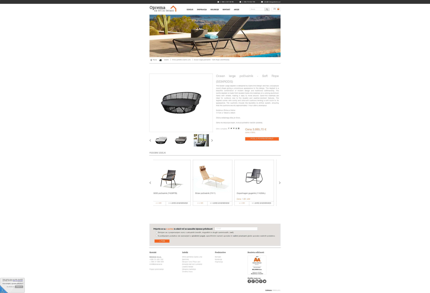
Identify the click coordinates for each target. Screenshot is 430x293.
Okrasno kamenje (189, 269)
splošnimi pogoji (198, 236)
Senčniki (185, 259)
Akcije (236, 9)
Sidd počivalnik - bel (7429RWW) (253, 193)
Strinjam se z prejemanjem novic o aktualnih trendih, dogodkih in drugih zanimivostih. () (196, 232)
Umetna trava (187, 272)
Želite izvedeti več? (18, 280)
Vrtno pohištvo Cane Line (181, 60)
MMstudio (277, 290)
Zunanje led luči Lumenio (192, 264)
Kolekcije (215, 9)
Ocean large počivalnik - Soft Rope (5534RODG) (211, 60)
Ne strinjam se (10, 286)
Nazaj (155, 60)
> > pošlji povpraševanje (180, 203)
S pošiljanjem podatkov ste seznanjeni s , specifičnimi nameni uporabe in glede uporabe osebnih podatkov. (216, 236)
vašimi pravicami (240, 236)
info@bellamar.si (155, 264)
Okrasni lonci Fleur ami (191, 262)
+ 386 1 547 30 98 (226, 2)
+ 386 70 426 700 (248, 2)
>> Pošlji (162, 241)
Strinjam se (19, 286)
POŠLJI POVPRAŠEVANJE (262, 139)
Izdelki (190, 9)
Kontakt (226, 9)
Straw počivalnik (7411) (166, 193)
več (231, 232)
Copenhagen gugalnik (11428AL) (211, 193)
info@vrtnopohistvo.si (272, 2)
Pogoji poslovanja (156, 269)
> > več (161, 203)
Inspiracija (202, 9)
